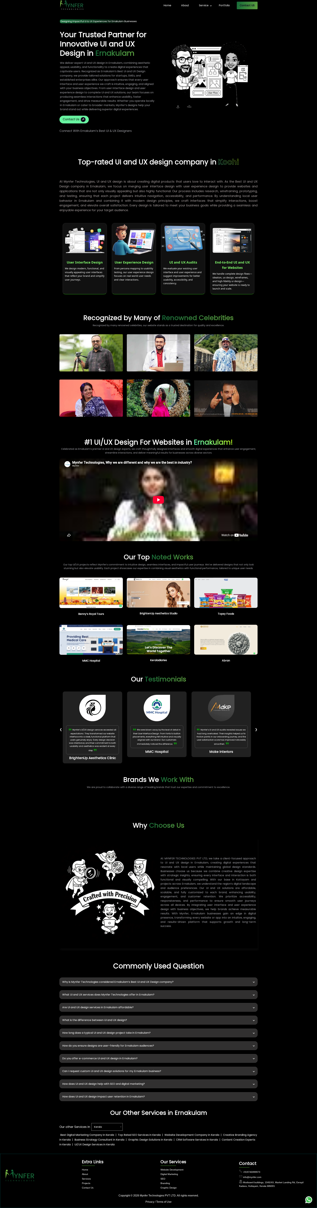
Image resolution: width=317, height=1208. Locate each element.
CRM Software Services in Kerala (197, 1140)
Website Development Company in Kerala (191, 1135)
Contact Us (71, 119)
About (185, 5)
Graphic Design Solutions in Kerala (150, 1140)
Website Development (171, 1169)
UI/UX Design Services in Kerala (94, 1144)
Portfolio (224, 5)
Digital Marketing (169, 1174)
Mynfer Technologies (152, 1195)
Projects (86, 1183)
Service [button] (204, 5)
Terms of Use (164, 1201)
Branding (165, 1183)
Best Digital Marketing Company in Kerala (87, 1135)
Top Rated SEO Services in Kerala (139, 1135)
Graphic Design (168, 1187)
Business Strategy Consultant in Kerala (99, 1140)
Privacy (149, 1201)
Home (167, 5)
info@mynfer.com (252, 1177)
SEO (162, 1178)
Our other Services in (74, 1127)
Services (86, 1178)
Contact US (247, 5)
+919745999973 (251, 1172)
